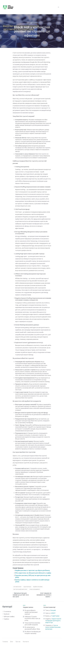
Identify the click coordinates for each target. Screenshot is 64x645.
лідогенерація (27, 586)
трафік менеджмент (34, 589)
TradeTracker (55, 616)
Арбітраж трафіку (32, 22)
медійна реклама (37, 586)
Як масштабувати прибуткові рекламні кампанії (31, 612)
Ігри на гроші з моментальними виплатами (52, 627)
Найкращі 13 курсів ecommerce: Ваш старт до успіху (32, 618)
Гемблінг (6, 619)
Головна (5, 641)
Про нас (18, 641)
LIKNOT (53, 613)
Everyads (53, 610)
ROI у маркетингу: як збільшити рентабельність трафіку (33, 573)
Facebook (6, 614)
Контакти (26, 641)
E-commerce (7, 611)
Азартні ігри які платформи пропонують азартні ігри (53, 620)
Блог (11, 641)
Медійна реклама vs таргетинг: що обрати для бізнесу (32, 570)
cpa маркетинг (17, 586)
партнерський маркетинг (20, 589)
